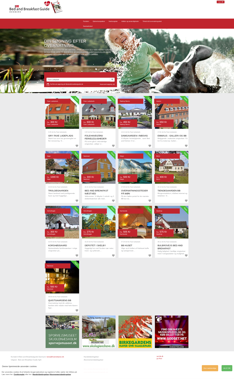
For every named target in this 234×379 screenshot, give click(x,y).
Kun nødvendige (210, 368)
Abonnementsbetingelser (93, 360)
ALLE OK (226, 368)
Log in (220, 2)
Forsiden (86, 21)
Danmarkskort (88, 26)
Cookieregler (19, 374)
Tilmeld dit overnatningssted (152, 21)
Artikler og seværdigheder (130, 21)
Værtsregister (113, 21)
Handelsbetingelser (91, 357)
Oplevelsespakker (99, 21)
